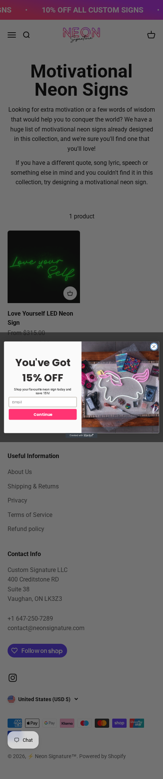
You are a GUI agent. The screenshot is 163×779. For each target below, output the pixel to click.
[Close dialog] (153, 346)
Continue (42, 414)
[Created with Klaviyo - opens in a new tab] (81, 435)
